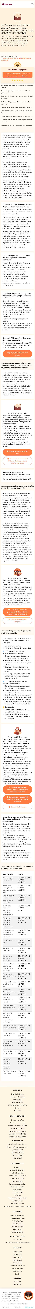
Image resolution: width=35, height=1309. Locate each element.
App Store (17, 1281)
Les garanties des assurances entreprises (17, 1206)
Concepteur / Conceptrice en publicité (8, 1000)
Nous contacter (17, 1257)
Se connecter (17, 1252)
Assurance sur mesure (17, 1128)
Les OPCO (17, 1195)
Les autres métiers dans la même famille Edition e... (16, 125)
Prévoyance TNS (17, 1102)
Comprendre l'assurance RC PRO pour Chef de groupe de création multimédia (18, 461)
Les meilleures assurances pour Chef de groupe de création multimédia (17, 75)
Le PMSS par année (17, 1187)
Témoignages (17, 1263)
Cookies (17, 1274)
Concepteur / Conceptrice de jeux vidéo (9, 976)
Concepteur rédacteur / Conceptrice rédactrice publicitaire (7, 1063)
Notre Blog (17, 1167)
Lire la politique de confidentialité (10, 1301)
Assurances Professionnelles (17, 1105)
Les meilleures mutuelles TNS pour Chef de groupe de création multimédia (17, 799)
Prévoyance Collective (17, 1097)
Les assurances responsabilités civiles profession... (16, 107)
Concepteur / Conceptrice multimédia (7, 958)
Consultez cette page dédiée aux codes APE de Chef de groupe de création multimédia (17, 353)
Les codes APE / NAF (17, 1178)
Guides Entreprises (17, 1173)
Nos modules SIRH (17, 1152)
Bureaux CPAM (17, 1189)
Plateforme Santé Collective (17, 1144)
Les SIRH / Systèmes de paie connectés (17, 1242)
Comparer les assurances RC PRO (18, 452)
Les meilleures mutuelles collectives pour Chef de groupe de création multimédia (17, 789)
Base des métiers (17, 1181)
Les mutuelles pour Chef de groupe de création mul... (17, 116)
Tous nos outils (17, 1158)
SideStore (17, 1111)
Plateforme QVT (17, 1155)
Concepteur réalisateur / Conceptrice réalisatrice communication (8, 922)
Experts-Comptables (17, 1215)
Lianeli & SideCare (17, 1232)
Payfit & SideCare (17, 1221)
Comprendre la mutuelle (18, 807)
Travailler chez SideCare (17, 1266)
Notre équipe (17, 1260)
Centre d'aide (17, 1254)
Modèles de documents (17, 1170)
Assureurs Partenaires (17, 1218)
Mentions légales (17, 1268)
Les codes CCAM (17, 1192)
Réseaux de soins (17, 1201)
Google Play (17, 1284)
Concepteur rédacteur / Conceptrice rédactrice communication (8, 910)
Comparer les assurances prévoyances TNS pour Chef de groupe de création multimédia (17, 612)
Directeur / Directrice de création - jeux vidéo (10, 1007)
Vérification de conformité (17, 1134)
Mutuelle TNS (17, 1100)
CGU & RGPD (17, 1271)
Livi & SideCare (17, 1229)
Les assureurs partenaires (17, 1184)
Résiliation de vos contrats (17, 1137)
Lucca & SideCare (17, 1224)
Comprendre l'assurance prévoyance (18, 621)
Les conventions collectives (17, 1176)
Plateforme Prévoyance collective (17, 1147)
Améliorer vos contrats (17, 1123)
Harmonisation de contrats (17, 1131)
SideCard (17, 1108)
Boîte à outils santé (17, 1203)
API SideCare (17, 1240)
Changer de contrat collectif (17, 1126)
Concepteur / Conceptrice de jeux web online (9, 992)
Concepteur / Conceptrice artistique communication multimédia (8, 1017)
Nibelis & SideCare (17, 1227)
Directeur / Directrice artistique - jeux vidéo (10, 984)
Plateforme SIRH (17, 1150)
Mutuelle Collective (17, 1094)
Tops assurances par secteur (17, 1198)
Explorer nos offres (17, 1120)
